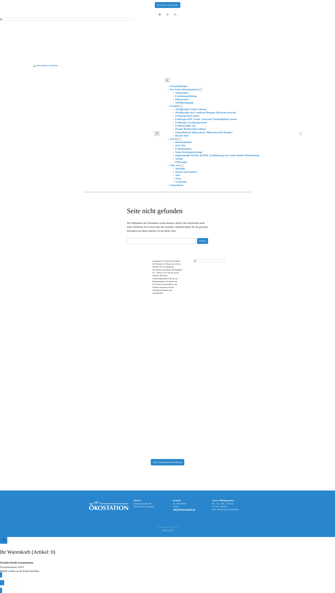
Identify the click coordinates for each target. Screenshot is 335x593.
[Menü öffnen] (157, 133)
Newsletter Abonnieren (167, 5)
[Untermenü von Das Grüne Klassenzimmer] (200, 89)
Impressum (168, 530)
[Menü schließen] (167, 80)
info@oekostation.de (184, 509)
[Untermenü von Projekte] (181, 106)
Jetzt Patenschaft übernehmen (167, 462)
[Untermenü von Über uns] (181, 165)
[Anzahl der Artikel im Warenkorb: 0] (300, 133)
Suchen (202, 241)
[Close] (3, 540)
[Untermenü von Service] (179, 139)
